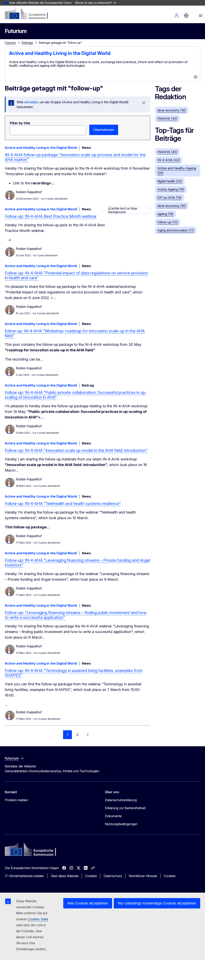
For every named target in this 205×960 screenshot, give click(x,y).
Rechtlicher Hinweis (143, 876)
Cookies (91, 876)
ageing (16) (165, 214)
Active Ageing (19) (170, 189)
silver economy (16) (171, 110)
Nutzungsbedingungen (121, 824)
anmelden (31, 102)
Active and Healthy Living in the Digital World (60, 53)
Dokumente (113, 816)
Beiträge (27, 42)
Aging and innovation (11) (175, 230)
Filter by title (20, 123)
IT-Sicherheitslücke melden (24, 876)
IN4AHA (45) (167, 118)
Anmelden (176, 15)
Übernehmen (103, 130)
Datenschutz (113, 876)
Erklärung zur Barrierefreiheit (125, 808)
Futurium (16, 31)
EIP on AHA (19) (169, 198)
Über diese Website (64, 876)
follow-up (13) (167, 222)
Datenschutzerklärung (121, 800)
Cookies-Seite (38, 919)
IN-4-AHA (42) (168, 160)
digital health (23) (169, 181)
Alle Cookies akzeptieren (87, 903)
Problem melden (16, 800)
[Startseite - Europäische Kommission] (29, 14)
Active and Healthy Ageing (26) (176, 170)
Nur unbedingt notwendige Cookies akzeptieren (157, 903)
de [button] (186, 15)
